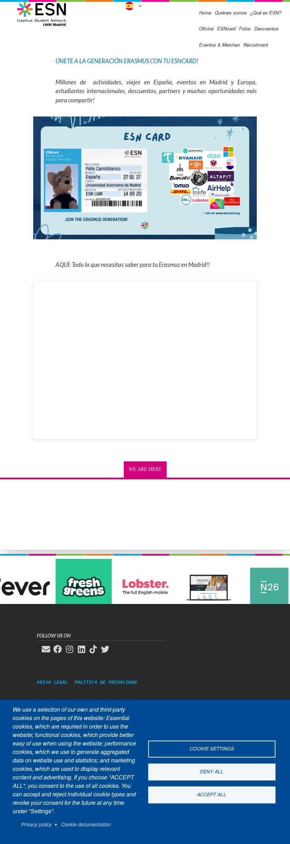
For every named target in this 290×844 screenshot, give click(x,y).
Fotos (245, 28)
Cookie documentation (86, 824)
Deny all (212, 771)
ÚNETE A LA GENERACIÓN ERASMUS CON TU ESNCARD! (127, 61)
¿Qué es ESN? (265, 12)
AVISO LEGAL (55, 682)
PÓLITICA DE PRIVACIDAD (106, 682)
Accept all (211, 794)
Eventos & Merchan (219, 44)
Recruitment (255, 44)
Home (205, 12)
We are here (145, 469)
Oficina (206, 28)
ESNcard (226, 28)
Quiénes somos (231, 12)
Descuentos (266, 28)
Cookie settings (212, 748)
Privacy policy (36, 824)
